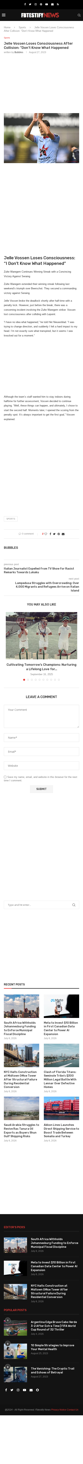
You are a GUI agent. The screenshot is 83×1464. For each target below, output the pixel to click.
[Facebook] (25, 4)
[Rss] (58, 4)
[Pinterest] (41, 4)
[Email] (52, 4)
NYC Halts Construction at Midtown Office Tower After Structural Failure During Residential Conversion (20, 1079)
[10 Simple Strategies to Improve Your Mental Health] (15, 1351)
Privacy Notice (58, 1409)
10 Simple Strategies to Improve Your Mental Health (52, 1347)
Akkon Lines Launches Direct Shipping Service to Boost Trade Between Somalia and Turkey (61, 1130)
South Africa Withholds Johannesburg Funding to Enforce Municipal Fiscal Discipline (20, 1028)
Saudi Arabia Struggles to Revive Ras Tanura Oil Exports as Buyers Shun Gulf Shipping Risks (21, 1130)
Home (7, 27)
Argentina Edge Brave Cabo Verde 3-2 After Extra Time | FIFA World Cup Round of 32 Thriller (54, 1326)
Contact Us (72, 1409)
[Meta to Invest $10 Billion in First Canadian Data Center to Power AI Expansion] (61, 1006)
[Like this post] (45, 534)
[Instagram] (36, 4)
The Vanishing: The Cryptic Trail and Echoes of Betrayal (52, 1370)
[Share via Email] (63, 534)
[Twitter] (30, 4)
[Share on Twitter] (54, 534)
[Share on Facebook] (50, 534)
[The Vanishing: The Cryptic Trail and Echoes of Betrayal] (15, 1374)
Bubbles (18, 52)
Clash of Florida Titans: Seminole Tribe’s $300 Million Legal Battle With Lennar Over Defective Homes (60, 1079)
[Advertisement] (41, 83)
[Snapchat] (37, 1390)
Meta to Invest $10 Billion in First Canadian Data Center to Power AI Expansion (61, 1028)
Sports (22, 27)
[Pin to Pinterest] (59, 534)
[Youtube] (46, 4)
